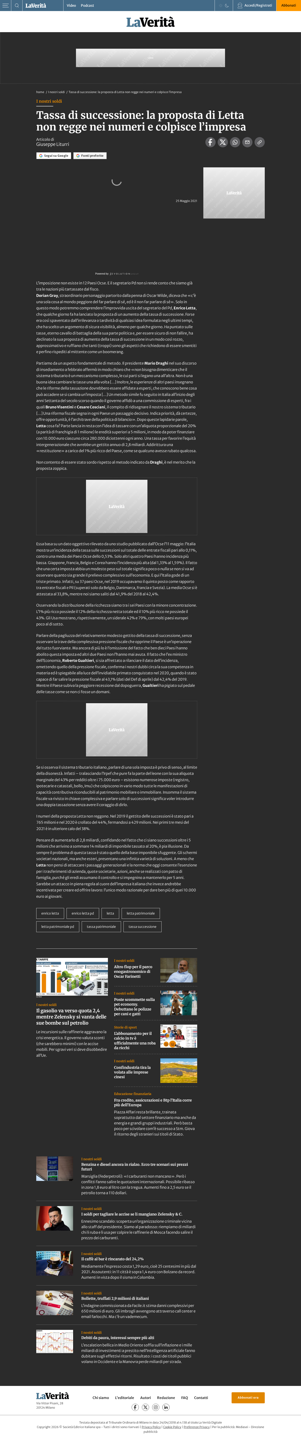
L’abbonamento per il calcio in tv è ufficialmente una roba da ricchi (135, 1040)
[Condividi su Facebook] (210, 142)
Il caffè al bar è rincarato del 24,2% (112, 1259)
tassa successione (142, 927)
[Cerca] (17, 5)
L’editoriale (124, 1398)
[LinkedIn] (166, 1407)
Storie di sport (125, 1027)
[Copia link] (260, 142)
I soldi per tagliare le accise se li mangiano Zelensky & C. (131, 1214)
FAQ (184, 1398)
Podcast (87, 5)
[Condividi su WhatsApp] (235, 142)
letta (110, 913)
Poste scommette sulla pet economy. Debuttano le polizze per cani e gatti (134, 1006)
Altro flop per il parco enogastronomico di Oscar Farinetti (133, 971)
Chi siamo (101, 1398)
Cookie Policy (172, 1427)
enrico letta (50, 913)
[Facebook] (135, 1407)
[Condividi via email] (247, 142)
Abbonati (288, 5)
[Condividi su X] (223, 142)
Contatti (201, 1398)
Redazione (166, 1398)
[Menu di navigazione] (5, 5)
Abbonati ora (248, 1397)
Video (71, 5)
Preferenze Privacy (197, 1427)
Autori (145, 1398)
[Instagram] (155, 1407)
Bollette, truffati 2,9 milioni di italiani (115, 1298)
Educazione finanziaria (132, 1094)
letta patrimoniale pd (57, 927)
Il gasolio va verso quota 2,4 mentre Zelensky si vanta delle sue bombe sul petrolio (71, 1017)
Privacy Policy (151, 1427)
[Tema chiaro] (220, 5)
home (40, 92)
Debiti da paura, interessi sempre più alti (117, 1337)
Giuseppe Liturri (52, 144)
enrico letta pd (83, 913)
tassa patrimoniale (101, 927)
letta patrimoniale (141, 913)
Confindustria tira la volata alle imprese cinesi (132, 1072)
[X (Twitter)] (145, 1407)
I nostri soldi (56, 92)
